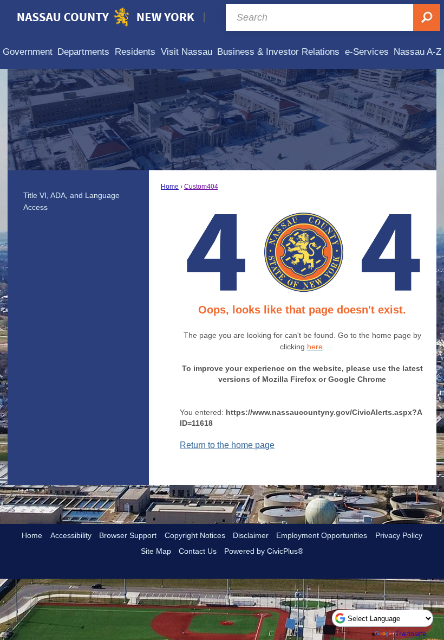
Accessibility (71, 535)
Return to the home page (227, 445)
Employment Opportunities (321, 535)
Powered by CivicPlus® (263, 551)
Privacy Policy (398, 535)
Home (170, 186)
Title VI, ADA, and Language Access (71, 201)
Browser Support (127, 535)
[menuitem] (27, 52)
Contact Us (198, 551)
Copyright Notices (195, 535)
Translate (411, 633)
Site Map (156, 551)
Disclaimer (251, 535)
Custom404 (201, 186)
